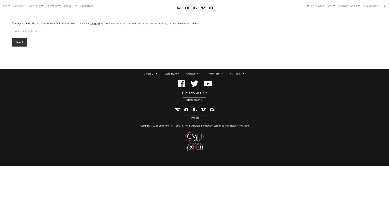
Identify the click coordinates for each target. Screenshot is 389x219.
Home (4, 6)
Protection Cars (314, 6)
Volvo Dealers (369, 6)
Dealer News (86, 6)
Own (330, 6)
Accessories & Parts (347, 6)
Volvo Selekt (34, 6)
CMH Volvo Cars (194, 8)
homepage (95, 24)
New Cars (18, 6)
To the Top (194, 118)
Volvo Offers (68, 6)
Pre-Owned (51, 6)
